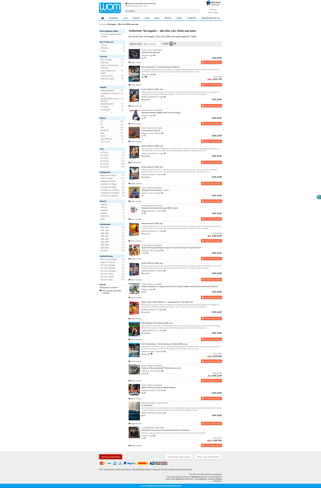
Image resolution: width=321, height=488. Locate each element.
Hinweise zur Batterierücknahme (180, 469)
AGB (101, 469)
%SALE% (191, 18)
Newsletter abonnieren (179, 457)
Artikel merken (136, 63)
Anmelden (213, 10)
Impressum (156, 469)
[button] (113, 35)
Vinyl (147, 18)
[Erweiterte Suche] (198, 11)
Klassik (136, 18)
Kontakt (165, 469)
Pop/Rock (113, 18)
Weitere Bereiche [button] (209, 18)
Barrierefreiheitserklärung (142, 469)
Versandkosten (109, 469)
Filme (156, 18)
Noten (179, 18)
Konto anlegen (213, 12)
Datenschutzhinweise (124, 469)
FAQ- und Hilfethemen (208, 457)
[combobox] (162, 11)
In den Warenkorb (212, 62)
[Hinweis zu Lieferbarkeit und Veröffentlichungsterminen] (154, 55)
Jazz (125, 18)
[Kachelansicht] (174, 43)
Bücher (168, 18)
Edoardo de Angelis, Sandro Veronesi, (155, 404)
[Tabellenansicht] (171, 43)
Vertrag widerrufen (110, 457)
